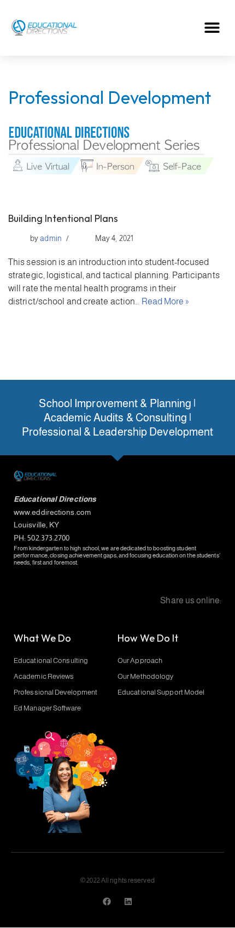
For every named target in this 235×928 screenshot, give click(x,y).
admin (51, 238)
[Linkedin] (128, 901)
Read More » (165, 301)
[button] (211, 27)
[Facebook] (107, 901)
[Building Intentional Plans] (117, 161)
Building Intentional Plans (63, 218)
